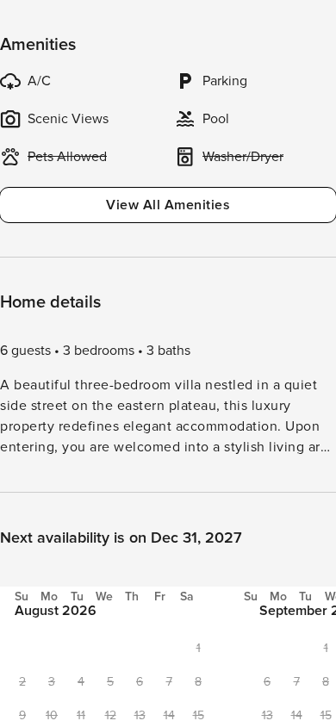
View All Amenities (168, 205)
